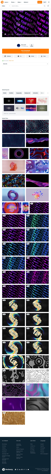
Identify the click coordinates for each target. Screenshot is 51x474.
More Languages (43, 453)
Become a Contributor (32, 452)
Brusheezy (4, 443)
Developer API (5, 453)
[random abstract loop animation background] (37, 361)
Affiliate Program (18, 449)
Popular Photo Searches (19, 455)
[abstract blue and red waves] (39, 153)
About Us (32, 447)
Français (41, 451)
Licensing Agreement (18, 444)
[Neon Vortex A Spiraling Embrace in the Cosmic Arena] (37, 194)
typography (19, 92)
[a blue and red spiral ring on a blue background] (13, 194)
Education (4, 451)
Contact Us (32, 445)
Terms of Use (38, 469)
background (27, 92)
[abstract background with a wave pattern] (13, 139)
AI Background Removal (5, 459)
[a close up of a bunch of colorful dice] (13, 180)
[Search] (44, 6)
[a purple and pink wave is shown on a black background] (37, 139)
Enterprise (4, 449)
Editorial (26, 2)
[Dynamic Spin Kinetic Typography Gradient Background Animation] (13, 304)
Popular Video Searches (19, 458)
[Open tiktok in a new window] (24, 468)
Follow (31, 46)
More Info (5, 63)
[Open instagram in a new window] (17, 468)
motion (42, 92)
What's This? (11, 60)
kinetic (4, 92)
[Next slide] (46, 92)
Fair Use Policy (44, 470)
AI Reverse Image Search (5, 455)
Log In (44, 2)
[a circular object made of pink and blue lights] (19, 153)
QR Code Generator (4, 462)
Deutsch (41, 449)
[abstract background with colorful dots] (13, 125)
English (41, 443)
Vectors (6, 2)
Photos (12, 2)
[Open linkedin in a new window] (19, 468)
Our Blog (32, 449)
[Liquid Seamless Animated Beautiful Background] (37, 389)
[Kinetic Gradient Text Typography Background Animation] (39, 207)
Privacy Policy (45, 469)
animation (35, 92)
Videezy (4, 447)
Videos (19, 2)
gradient (11, 92)
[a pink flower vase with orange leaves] (13, 166)
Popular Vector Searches (19, 452)
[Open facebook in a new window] (15, 468)
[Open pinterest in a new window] (21, 468)
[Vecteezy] (2, 2)
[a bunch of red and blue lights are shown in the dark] (37, 125)
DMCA (17, 446)
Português (41, 447)
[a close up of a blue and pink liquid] (37, 166)
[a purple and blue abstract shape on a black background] (37, 180)
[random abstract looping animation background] (37, 375)
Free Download (25, 51)
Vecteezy (4, 445)
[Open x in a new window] (26, 468)
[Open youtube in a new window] (28, 468)
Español (41, 445)
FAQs (31, 443)
